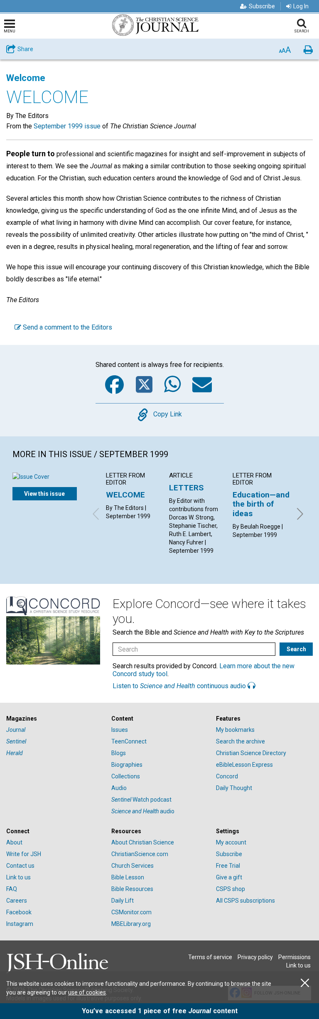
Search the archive (240, 741)
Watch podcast (141, 799)
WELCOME (125, 495)
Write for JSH (23, 854)
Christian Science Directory (251, 753)
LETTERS (186, 487)
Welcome (25, 78)
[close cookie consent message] (305, 983)
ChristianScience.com (139, 854)
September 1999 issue (67, 126)
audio (142, 811)
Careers (16, 900)
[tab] (54, 718)
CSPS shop (230, 889)
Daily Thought (234, 788)
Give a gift (229, 877)
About (14, 842)
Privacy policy (255, 957)
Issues (119, 729)
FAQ (11, 889)
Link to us (18, 877)
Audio (119, 788)
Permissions (294, 957)
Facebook (19, 912)
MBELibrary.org (131, 924)
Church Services (132, 865)
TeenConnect (129, 741)
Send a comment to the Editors (66, 327)
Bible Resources (132, 889)
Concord (227, 776)
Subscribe (262, 6)
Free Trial (228, 865)
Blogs (118, 753)
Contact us (20, 865)
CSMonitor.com (131, 912)
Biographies (126, 764)
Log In (301, 6)
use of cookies (87, 992)
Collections (125, 776)
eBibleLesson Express (244, 764)
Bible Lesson (127, 877)
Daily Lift (122, 900)
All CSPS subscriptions (245, 900)
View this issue (44, 493)
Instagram (19, 924)
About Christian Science (142, 842)
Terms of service (210, 957)
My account (231, 842)
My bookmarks (235, 729)
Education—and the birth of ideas (261, 504)
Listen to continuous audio (180, 686)
